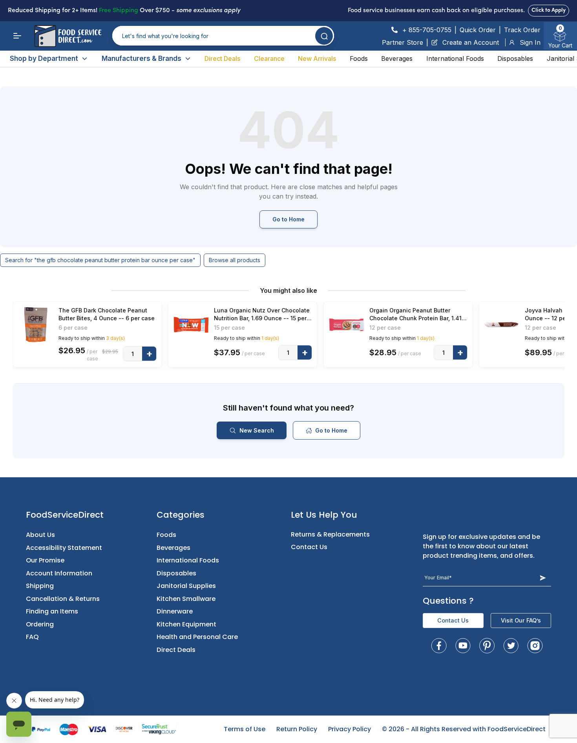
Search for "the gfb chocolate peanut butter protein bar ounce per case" (100, 260)
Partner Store (402, 42)
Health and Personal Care (197, 636)
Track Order (522, 30)
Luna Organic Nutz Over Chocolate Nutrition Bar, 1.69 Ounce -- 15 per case (262, 314)
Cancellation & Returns (63, 598)
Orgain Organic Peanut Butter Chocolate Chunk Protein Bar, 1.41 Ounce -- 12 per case (415, 314)
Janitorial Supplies (186, 585)
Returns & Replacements (330, 534)
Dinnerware (175, 611)
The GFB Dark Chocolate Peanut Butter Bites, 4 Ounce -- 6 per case (106, 314)
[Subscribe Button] (542, 577)
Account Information (59, 573)
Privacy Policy (349, 729)
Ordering (40, 624)
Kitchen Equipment (186, 624)
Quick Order (478, 30)
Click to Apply (548, 10)
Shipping (40, 585)
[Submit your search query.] (324, 36)
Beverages (397, 58)
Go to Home (288, 219)
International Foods (455, 58)
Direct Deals (222, 58)
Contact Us (309, 546)
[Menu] (17, 35)
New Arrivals (317, 58)
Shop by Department (44, 58)
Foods (359, 58)
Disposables (515, 58)
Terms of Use (244, 729)
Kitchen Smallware (186, 598)
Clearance (269, 58)
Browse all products (234, 260)
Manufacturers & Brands (141, 58)
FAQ (32, 636)
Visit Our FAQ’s (521, 620)
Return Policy (296, 729)
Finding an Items (52, 611)
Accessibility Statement (64, 547)
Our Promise (45, 560)
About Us (40, 534)
